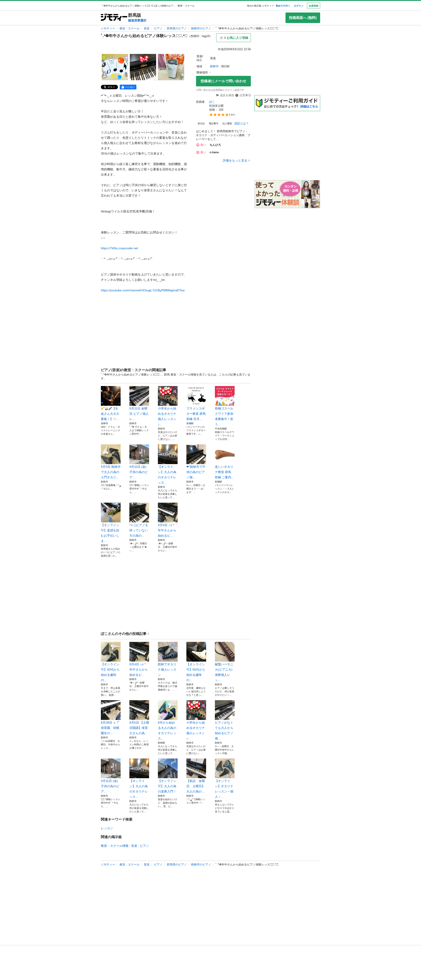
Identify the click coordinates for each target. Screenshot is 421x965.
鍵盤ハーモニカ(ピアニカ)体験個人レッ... (224, 672)
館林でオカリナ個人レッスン (167, 669)
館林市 (214, 66)
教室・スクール (129, 28)
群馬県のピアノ (177, 28)
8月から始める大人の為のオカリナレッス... (167, 730)
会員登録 (313, 5)
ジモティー (108, 28)
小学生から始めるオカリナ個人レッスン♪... (167, 416)
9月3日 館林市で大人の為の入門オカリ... (111, 472)
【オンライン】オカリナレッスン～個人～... (224, 788)
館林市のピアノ (201, 28)
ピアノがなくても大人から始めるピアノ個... (224, 730)
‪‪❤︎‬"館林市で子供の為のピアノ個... (195, 472)
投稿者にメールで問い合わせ (223, 81)
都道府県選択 (137, 20)
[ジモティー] (114, 18)
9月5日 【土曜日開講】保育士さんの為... (139, 728)
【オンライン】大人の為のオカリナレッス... (167, 474)
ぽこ (212, 101)
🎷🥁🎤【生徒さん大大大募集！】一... (110, 414)
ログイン (298, 5)
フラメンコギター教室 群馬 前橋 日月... (196, 414)
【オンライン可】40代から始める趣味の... (110, 672)
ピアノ (158, 28)
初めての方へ (283, 5)
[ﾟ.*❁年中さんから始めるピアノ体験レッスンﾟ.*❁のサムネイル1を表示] (115, 67)
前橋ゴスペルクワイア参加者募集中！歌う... (224, 416)
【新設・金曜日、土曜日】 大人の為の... (195, 786)
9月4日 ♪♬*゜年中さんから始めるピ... (167, 530)
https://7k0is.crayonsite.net (119, 248)
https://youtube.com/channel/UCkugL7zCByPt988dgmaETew (143, 290)
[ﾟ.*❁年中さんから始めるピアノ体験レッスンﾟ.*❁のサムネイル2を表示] (143, 67)
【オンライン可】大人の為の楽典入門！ (167, 786)
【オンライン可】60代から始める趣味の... (195, 672)
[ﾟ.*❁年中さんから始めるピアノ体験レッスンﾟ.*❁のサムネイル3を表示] (171, 67)
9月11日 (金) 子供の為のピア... (138, 472)
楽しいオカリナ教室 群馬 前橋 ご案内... (224, 472)
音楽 (147, 28)
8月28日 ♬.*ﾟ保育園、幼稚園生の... (110, 728)
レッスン (107, 828)
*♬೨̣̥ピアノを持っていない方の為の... (138, 530)
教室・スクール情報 (114, 845)
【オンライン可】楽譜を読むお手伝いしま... (110, 533)
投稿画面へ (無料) (303, 18)
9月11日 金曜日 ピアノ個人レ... (139, 414)
